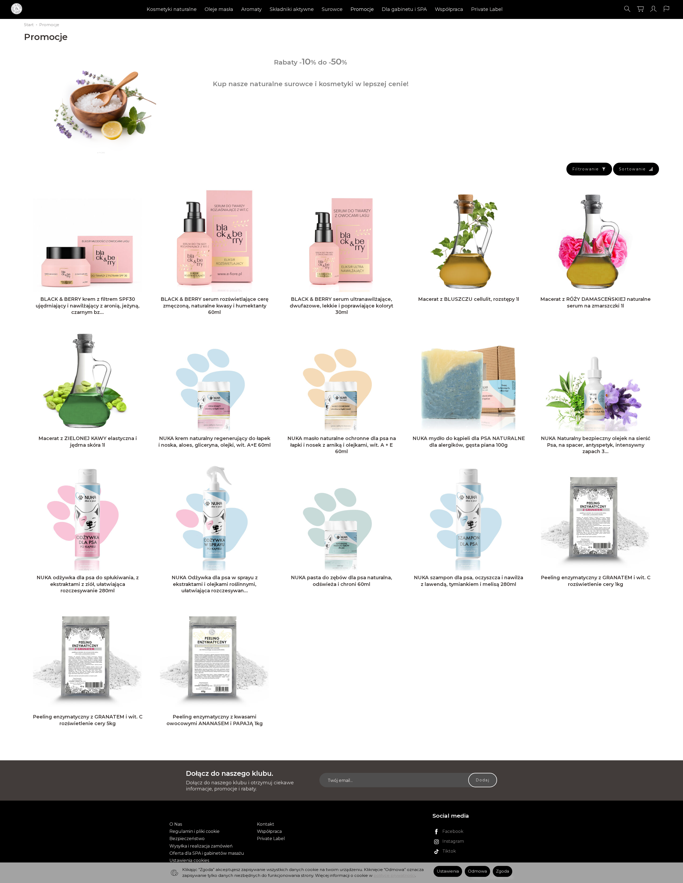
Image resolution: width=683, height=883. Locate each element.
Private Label (487, 9)
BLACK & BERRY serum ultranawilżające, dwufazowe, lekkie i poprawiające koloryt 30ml (341, 305)
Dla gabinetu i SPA (404, 9)
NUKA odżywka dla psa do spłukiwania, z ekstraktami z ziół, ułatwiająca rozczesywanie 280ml (88, 584)
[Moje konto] (653, 9)
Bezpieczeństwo (187, 838)
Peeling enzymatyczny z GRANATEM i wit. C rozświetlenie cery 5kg (87, 720)
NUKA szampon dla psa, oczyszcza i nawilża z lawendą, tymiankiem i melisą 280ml (468, 580)
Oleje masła (219, 9)
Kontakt (265, 824)
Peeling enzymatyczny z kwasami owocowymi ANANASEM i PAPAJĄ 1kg (214, 720)
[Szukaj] (627, 9)
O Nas (175, 824)
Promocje (362, 9)
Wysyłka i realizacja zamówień (201, 846)
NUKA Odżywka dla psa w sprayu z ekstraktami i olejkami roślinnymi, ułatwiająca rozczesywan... (215, 584)
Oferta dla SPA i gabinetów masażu (206, 853)
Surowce (332, 9)
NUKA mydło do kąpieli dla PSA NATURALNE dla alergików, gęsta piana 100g (468, 441)
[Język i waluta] (666, 9)
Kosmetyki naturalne (172, 9)
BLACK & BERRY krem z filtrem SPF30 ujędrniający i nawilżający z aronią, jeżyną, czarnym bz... (88, 305)
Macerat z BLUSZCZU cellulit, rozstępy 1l (468, 299)
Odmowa (477, 871)
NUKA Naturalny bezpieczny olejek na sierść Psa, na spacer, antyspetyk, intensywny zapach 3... (595, 444)
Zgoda (502, 871)
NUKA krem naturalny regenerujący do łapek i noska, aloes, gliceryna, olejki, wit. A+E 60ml (214, 441)
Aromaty (251, 9)
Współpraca (449, 9)
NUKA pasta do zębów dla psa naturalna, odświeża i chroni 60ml (341, 580)
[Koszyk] (640, 9)
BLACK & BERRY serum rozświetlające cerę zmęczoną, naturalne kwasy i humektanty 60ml (214, 305)
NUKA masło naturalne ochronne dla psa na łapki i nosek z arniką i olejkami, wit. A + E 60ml (341, 444)
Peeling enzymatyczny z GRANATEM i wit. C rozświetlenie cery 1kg (595, 580)
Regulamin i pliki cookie (194, 831)
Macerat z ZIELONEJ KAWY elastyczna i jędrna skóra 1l (87, 441)
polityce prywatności (394, 875)
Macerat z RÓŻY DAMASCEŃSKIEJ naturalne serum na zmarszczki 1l (595, 302)
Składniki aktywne (292, 9)
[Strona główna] (18, 9)
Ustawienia (448, 871)
